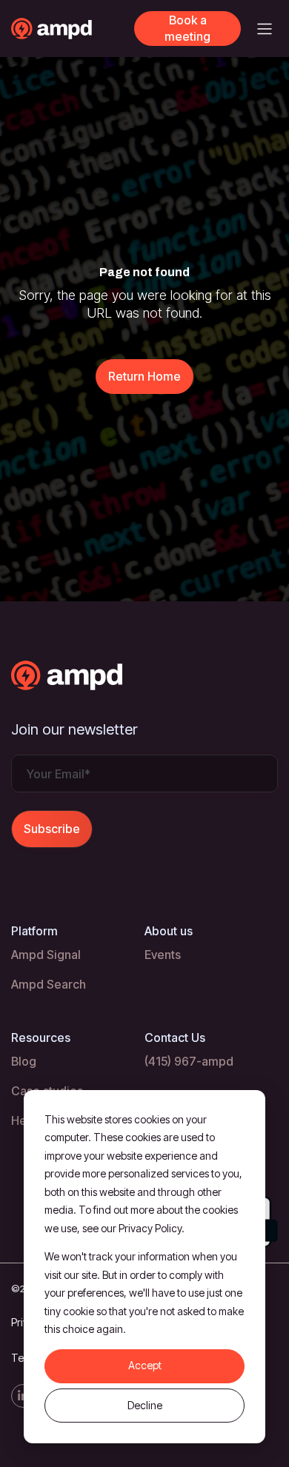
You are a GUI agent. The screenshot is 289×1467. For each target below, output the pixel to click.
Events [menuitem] (162, 954)
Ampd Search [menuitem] (48, 984)
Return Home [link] (144, 376)
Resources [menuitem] (40, 1037)
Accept (145, 1365)
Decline (144, 1405)
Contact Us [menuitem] (174, 1037)
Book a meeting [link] (187, 28)
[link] (72, 27)
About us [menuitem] (168, 930)
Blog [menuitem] (23, 1061)
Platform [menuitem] (34, 930)
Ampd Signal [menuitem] (46, 954)
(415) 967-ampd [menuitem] (188, 1061)
